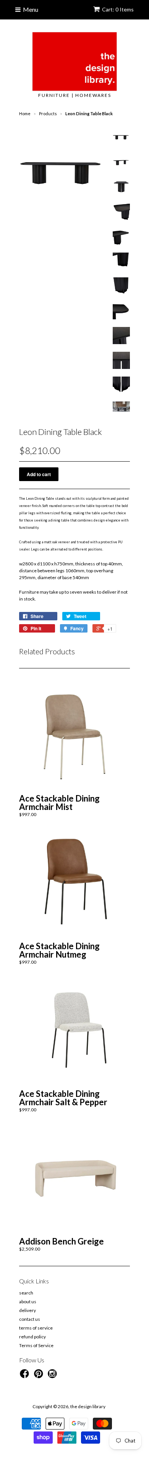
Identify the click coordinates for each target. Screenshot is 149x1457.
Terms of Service (36, 1345)
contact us (29, 1319)
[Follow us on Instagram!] (53, 1376)
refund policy (32, 1336)
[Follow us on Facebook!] (25, 1376)
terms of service (36, 1328)
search (26, 1293)
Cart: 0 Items (118, 9)
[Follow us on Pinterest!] (39, 1376)
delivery (27, 1310)
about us (27, 1301)
